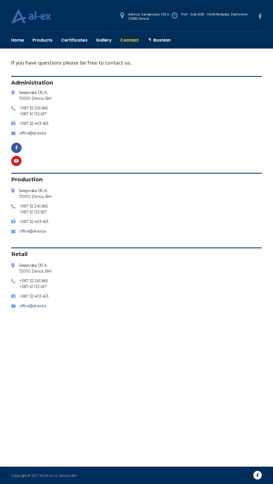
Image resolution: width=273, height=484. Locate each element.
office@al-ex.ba (32, 133)
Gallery (104, 40)
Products (43, 40)
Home (17, 40)
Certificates (74, 40)
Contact (129, 40)
